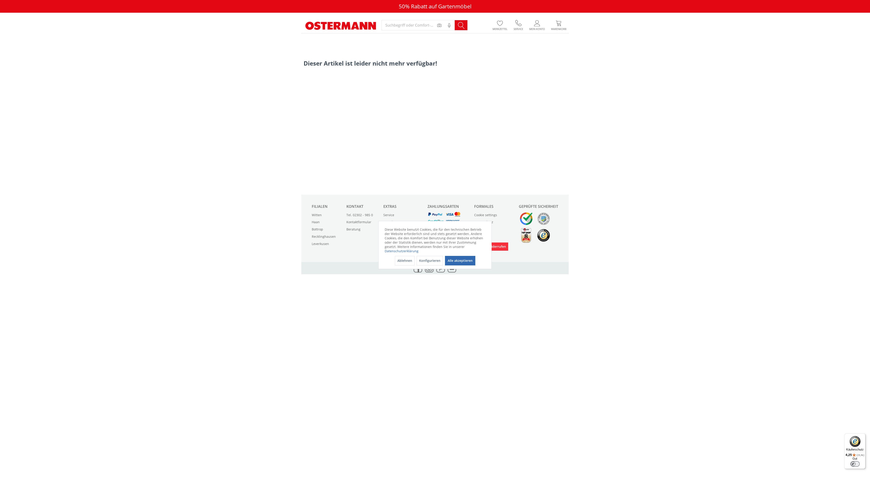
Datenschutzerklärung (401, 251)
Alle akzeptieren (460, 260)
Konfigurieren (429, 260)
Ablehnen (404, 260)
